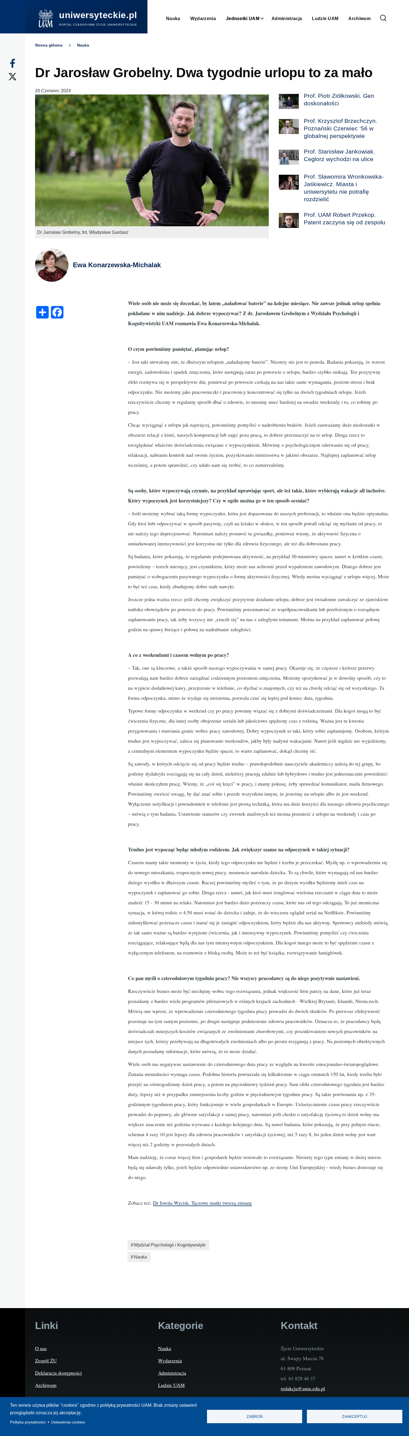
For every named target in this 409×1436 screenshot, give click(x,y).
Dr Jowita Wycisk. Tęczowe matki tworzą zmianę (202, 1202)
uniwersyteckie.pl (98, 15)
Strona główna (49, 45)
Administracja (172, 1372)
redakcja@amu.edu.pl (303, 1388)
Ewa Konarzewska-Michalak (117, 265)
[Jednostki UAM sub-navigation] (265, 18)
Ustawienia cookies (68, 1422)
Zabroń (255, 1417)
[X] (12, 76)
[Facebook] (12, 63)
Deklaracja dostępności (58, 1372)
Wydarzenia (170, 1360)
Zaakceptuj (354, 1417)
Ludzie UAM (171, 1385)
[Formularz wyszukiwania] (383, 18)
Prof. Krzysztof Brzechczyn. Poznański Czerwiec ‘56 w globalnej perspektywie (340, 128)
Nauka (83, 45)
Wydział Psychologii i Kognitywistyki (170, 1245)
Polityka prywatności (28, 1422)
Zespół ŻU (46, 1360)
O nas (41, 1348)
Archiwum (45, 1385)
